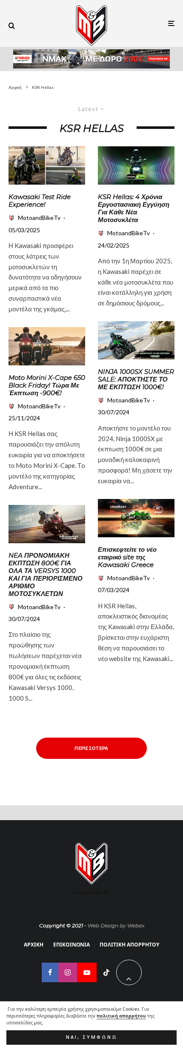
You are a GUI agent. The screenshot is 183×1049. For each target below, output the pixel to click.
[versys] (47, 524)
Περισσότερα (91, 748)
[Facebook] (50, 972)
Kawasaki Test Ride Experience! (40, 200)
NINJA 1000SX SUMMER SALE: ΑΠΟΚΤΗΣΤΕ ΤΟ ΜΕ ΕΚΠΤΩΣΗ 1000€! (136, 379)
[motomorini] (47, 346)
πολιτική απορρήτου (121, 1016)
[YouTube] (87, 972)
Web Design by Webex (116, 925)
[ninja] (136, 340)
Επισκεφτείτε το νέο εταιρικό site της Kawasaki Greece (127, 557)
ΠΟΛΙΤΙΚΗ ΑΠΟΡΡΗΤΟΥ (129, 944)
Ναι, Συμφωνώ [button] (91, 1037)
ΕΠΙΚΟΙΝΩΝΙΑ (71, 944)
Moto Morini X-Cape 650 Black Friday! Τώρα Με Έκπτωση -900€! (47, 385)
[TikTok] (106, 972)
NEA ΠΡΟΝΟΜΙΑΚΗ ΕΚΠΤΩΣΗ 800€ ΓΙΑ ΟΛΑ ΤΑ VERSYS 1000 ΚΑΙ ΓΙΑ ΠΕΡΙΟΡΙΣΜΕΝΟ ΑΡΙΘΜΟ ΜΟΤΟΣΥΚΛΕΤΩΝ (46, 575)
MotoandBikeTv (39, 217)
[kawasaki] (47, 165)
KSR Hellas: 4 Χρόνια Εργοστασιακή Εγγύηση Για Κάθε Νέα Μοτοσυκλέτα (133, 208)
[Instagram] (67, 972)
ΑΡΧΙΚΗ (33, 944)
